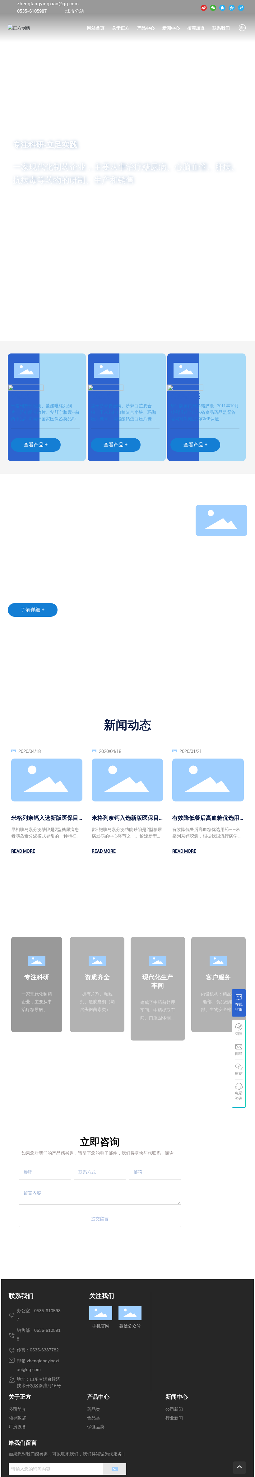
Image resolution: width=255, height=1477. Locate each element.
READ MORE (23, 851)
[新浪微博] (204, 7)
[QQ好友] (222, 7)
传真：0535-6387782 (38, 1349)
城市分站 (74, 11)
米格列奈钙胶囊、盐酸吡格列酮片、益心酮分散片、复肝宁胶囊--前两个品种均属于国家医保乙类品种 (45, 412)
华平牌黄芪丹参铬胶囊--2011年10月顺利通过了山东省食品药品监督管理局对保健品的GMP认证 (204, 412)
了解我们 (31, 202)
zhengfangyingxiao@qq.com (48, 4)
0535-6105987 (32, 11)
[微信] (213, 7)
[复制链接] (241, 7)
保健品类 (185, 395)
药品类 (22, 395)
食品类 (102, 395)
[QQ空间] (232, 7)
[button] (33, 323)
